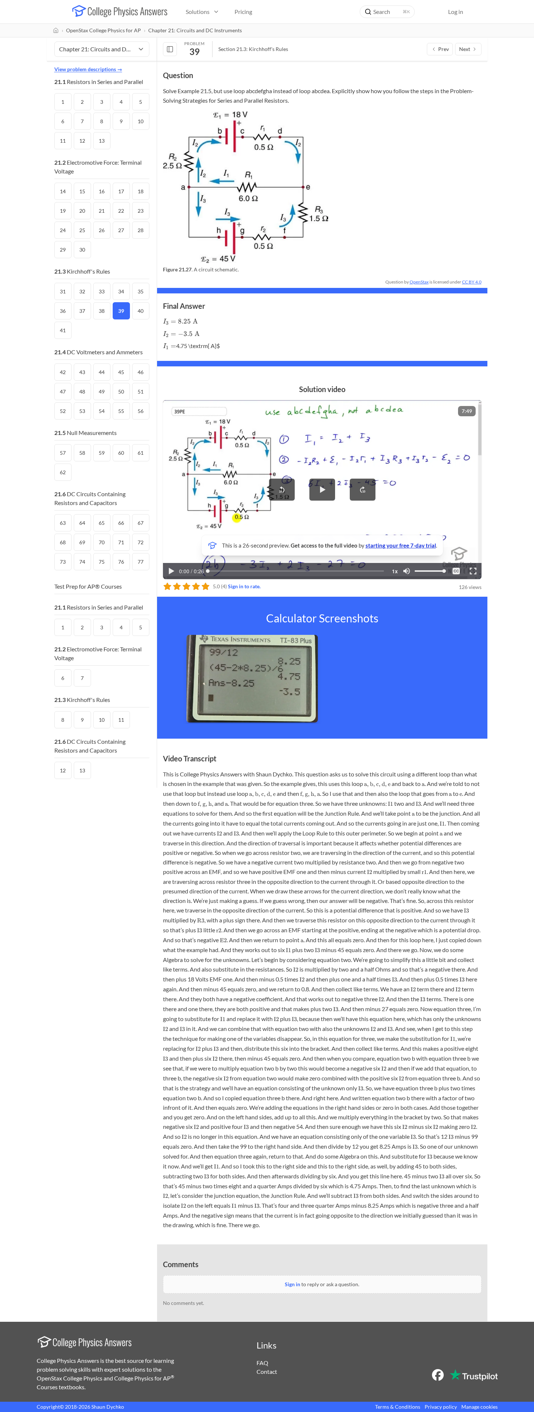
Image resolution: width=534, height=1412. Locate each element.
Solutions (198, 11)
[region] (322, 489)
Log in (455, 11)
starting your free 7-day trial (401, 545)
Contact (267, 1371)
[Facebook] (438, 1375)
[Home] (56, 30)
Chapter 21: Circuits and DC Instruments (195, 30)
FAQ (262, 1362)
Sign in (292, 1284)
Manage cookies (479, 1407)
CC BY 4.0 (472, 282)
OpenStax (419, 282)
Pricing (243, 11)
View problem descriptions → (88, 69)
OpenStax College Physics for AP (103, 30)
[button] (282, 490)
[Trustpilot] (474, 1375)
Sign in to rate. (244, 586)
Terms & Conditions (397, 1407)
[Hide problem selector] (170, 49)
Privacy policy (441, 1407)
